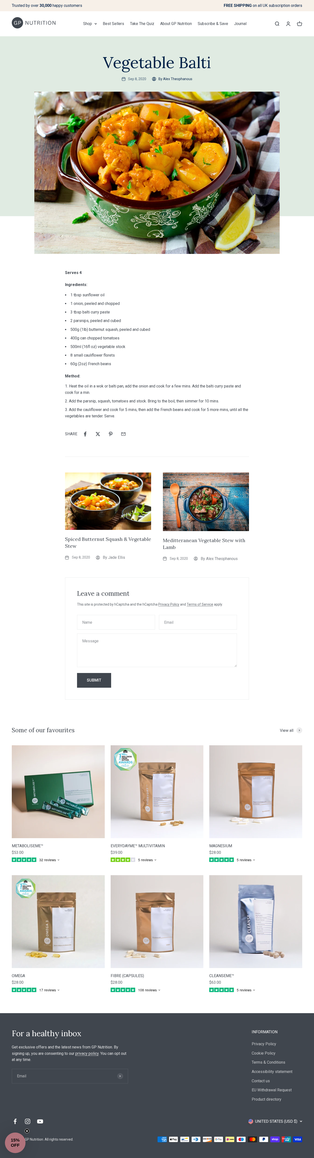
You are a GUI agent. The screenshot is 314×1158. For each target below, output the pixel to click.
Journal (240, 23)
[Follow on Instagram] (27, 1121)
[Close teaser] (27, 1131)
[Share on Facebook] (85, 434)
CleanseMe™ (221, 975)
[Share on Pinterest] (111, 434)
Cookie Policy (263, 1053)
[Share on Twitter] (98, 434)
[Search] (277, 23)
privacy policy (87, 1053)
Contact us (261, 1081)
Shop (87, 23)
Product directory (266, 1099)
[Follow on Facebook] (15, 1121)
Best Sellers (113, 23)
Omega (18, 975)
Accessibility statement (272, 1071)
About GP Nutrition (176, 23)
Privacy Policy (168, 604)
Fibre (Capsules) (127, 975)
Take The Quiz (142, 23)
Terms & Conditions (268, 1062)
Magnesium (220, 846)
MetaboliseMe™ (27, 846)
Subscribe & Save (213, 23)
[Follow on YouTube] (40, 1121)
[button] (15, 1143)
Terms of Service (200, 604)
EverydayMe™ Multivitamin (138, 846)
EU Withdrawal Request (272, 1090)
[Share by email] (123, 434)
